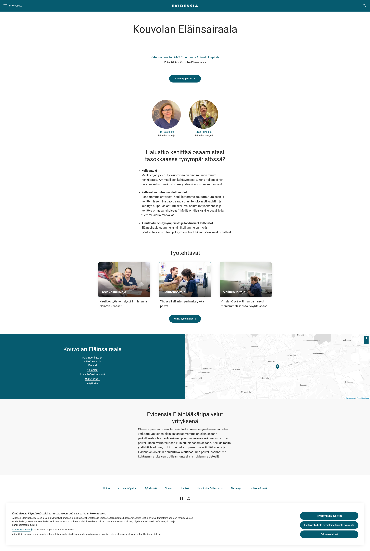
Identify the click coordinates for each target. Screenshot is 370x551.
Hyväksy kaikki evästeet (329, 515)
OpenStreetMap (363, 398)
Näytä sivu (92, 383)
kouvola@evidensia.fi (92, 374)
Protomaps (350, 398)
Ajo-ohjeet (92, 369)
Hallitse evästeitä (258, 488)
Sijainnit (169, 488)
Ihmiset (185, 488)
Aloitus (106, 488)
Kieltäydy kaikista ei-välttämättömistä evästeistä (329, 525)
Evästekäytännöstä (21, 529)
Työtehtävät (151, 488)
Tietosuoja (236, 488)
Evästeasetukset (329, 534)
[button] (364, 6)
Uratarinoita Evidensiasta (210, 488)
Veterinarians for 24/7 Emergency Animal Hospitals (185, 57)
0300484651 (92, 378)
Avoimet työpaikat (127, 488)
